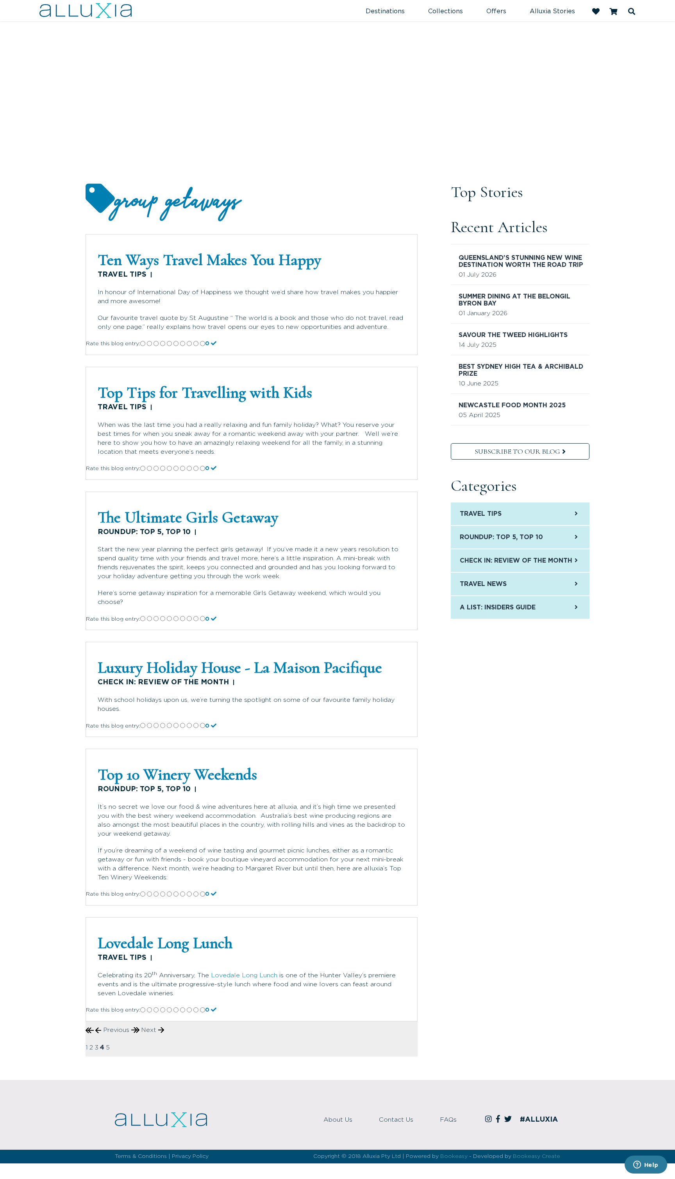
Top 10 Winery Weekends (177, 774)
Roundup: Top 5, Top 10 (144, 532)
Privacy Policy (190, 1156)
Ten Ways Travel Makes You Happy (209, 260)
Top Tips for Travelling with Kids (205, 392)
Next (149, 1030)
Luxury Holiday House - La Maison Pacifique (240, 667)
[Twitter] (509, 1119)
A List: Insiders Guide (498, 607)
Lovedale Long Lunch (165, 943)
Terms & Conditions (141, 1156)
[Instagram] (489, 1119)
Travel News (483, 584)
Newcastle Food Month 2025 (512, 405)
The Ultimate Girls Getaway (188, 517)
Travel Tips (122, 274)
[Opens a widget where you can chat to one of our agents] (645, 1165)
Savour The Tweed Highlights (513, 335)
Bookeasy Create (536, 1156)
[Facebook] (499, 1119)
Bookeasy (454, 1156)
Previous (116, 1030)
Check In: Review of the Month (163, 682)
